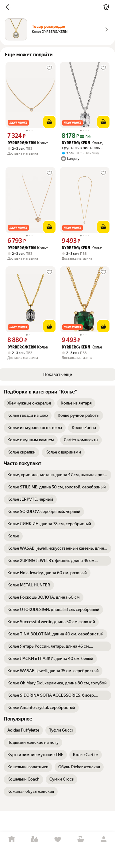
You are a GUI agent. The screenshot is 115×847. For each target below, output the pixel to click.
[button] (8, 7)
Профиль (103, 839)
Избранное (57, 839)
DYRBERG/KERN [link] (21, 143)
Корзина (80, 839)
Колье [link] (27, 143)
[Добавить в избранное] (49, 68)
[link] (29, 403)
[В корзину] (49, 122)
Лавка (34, 839)
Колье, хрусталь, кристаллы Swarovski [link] (82, 145)
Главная (11, 839)
